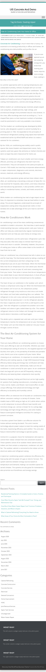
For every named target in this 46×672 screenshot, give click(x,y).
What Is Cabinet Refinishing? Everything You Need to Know (20, 512)
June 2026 (4, 544)
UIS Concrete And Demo (23, 9)
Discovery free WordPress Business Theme (15, 667)
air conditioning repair (24, 37)
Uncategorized (5, 614)
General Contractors (7, 595)
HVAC (33, 35)
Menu (23, 17)
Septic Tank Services (7, 610)
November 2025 (6, 548)
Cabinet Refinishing (7, 581)
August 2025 (5, 558)
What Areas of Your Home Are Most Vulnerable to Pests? (19, 516)
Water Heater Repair (7, 617)
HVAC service (17, 39)
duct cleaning (35, 37)
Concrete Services (6, 588)
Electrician (4, 592)
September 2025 (6, 555)
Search (2, 479)
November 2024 (6, 562)
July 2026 (4, 540)
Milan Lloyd (20, 35)
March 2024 (4, 566)
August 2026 (5, 536)
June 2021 (4, 569)
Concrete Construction (8, 584)
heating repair (9, 39)
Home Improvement (7, 599)
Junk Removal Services (8, 606)
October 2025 (5, 551)
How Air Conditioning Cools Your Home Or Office (18, 31)
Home (14, 26)
